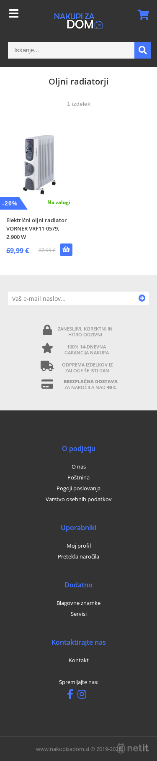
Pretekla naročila (78, 556)
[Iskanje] (142, 50)
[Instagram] (83, 696)
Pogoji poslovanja (78, 488)
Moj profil (79, 545)
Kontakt (79, 660)
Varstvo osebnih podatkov (79, 499)
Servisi (79, 614)
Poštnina (78, 477)
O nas (79, 466)
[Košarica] (140, 14)
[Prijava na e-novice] (142, 298)
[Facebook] (72, 696)
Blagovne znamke (78, 603)
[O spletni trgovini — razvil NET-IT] (133, 748)
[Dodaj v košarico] (66, 249)
